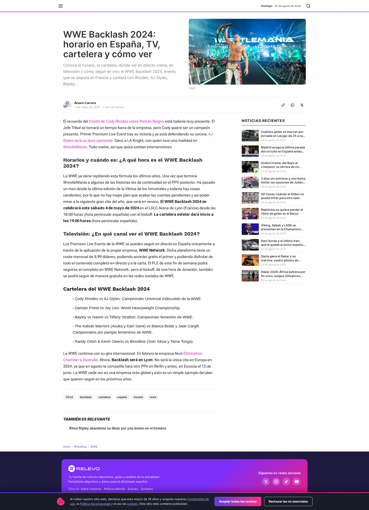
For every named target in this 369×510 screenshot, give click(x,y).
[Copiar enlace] (283, 105)
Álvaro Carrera (85, 103)
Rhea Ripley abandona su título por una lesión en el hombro (117, 428)
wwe (153, 397)
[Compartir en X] (302, 105)
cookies (132, 504)
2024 (69, 397)
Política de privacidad (95, 504)
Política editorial (114, 489)
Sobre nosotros (91, 489)
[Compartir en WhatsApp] (292, 105)
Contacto (147, 489)
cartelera (104, 397)
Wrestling (80, 446)
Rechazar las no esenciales (288, 501)
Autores (132, 489)
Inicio (66, 446)
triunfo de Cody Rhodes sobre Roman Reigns (126, 121)
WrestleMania (75, 147)
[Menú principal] (60, 6)
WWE (94, 446)
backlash (86, 397)
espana (122, 397)
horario (138, 397)
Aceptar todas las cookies (238, 501)
